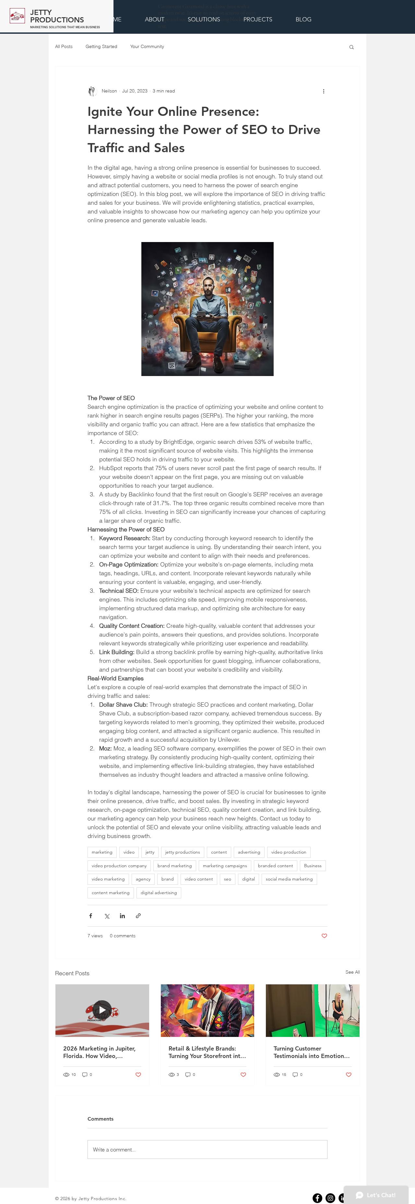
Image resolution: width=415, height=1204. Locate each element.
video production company (119, 866)
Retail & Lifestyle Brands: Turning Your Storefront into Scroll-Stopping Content (206, 1052)
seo (227, 879)
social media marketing (289, 879)
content (219, 852)
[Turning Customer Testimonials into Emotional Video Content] (313, 1010)
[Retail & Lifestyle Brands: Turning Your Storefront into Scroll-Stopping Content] (208, 1010)
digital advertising (159, 892)
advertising (249, 852)
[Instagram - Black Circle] (330, 1198)
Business (313, 866)
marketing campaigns (225, 866)
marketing (102, 852)
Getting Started (101, 46)
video (129, 852)
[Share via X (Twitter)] (106, 916)
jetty (150, 852)
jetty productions (182, 852)
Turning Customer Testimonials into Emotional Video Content (311, 1052)
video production (288, 852)
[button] (352, 46)
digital (248, 879)
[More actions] (323, 91)
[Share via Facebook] (91, 916)
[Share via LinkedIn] (122, 916)
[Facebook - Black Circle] (317, 1198)
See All (353, 972)
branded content (275, 866)
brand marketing (175, 866)
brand (167, 879)
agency (143, 879)
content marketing (111, 892)
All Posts (64, 46)
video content (199, 879)
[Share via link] (138, 916)
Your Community (147, 46)
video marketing (108, 879)
